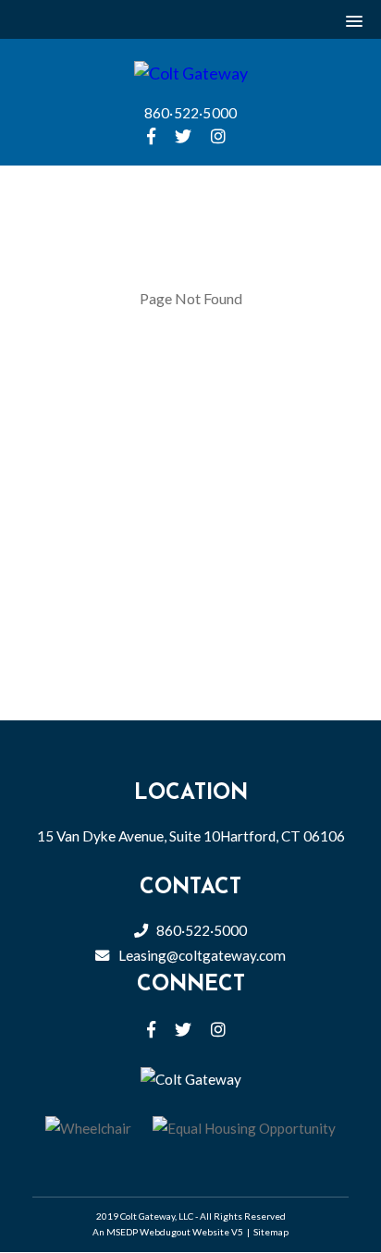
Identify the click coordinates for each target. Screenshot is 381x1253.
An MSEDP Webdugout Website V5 (167, 1231)
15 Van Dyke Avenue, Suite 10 (191, 836)
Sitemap (271, 1231)
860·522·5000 (191, 112)
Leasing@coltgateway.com (202, 955)
